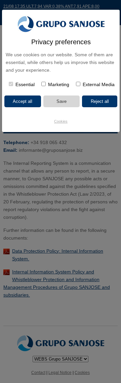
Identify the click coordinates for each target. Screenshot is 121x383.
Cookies (61, 121)
